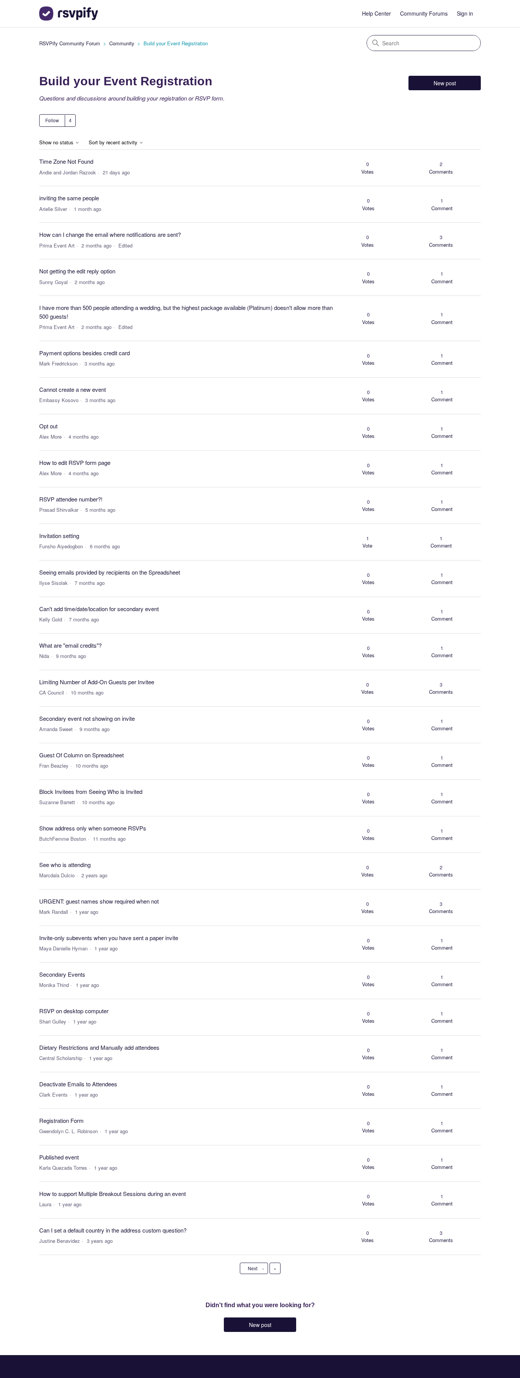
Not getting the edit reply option (77, 271)
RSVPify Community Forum (69, 43)
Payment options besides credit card (84, 353)
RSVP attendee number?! (70, 499)
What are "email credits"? (70, 645)
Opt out (48, 426)
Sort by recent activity (114, 142)
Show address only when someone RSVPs (92, 828)
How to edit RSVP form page (74, 462)
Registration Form (61, 1120)
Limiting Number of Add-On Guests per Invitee (96, 682)
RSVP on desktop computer (73, 1011)
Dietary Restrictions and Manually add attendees (99, 1047)
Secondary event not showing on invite (87, 718)
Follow (52, 120)
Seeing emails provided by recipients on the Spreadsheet (109, 572)
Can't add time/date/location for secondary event (99, 609)
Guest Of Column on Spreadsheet (81, 755)
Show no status (57, 142)
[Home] (68, 13)
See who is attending (65, 865)
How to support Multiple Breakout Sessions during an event (112, 1194)
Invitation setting (59, 536)
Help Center (376, 13)
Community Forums (424, 13)
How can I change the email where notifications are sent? (110, 234)
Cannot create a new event (72, 389)
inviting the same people (69, 198)
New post (445, 83)
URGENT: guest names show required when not (99, 901)
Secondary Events (62, 974)
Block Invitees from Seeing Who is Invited (90, 791)
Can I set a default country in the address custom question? (113, 1230)
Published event (59, 1157)
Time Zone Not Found (66, 161)
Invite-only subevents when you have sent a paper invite (108, 938)
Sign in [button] (465, 13)
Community (121, 43)
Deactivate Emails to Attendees (78, 1084)
